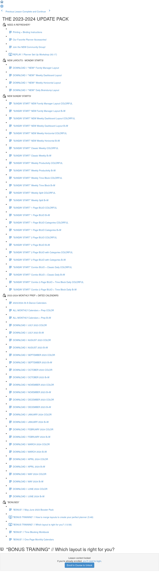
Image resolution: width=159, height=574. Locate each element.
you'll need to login (92, 561)
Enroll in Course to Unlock (79, 565)
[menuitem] (2, 7)
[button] (2, 2)
